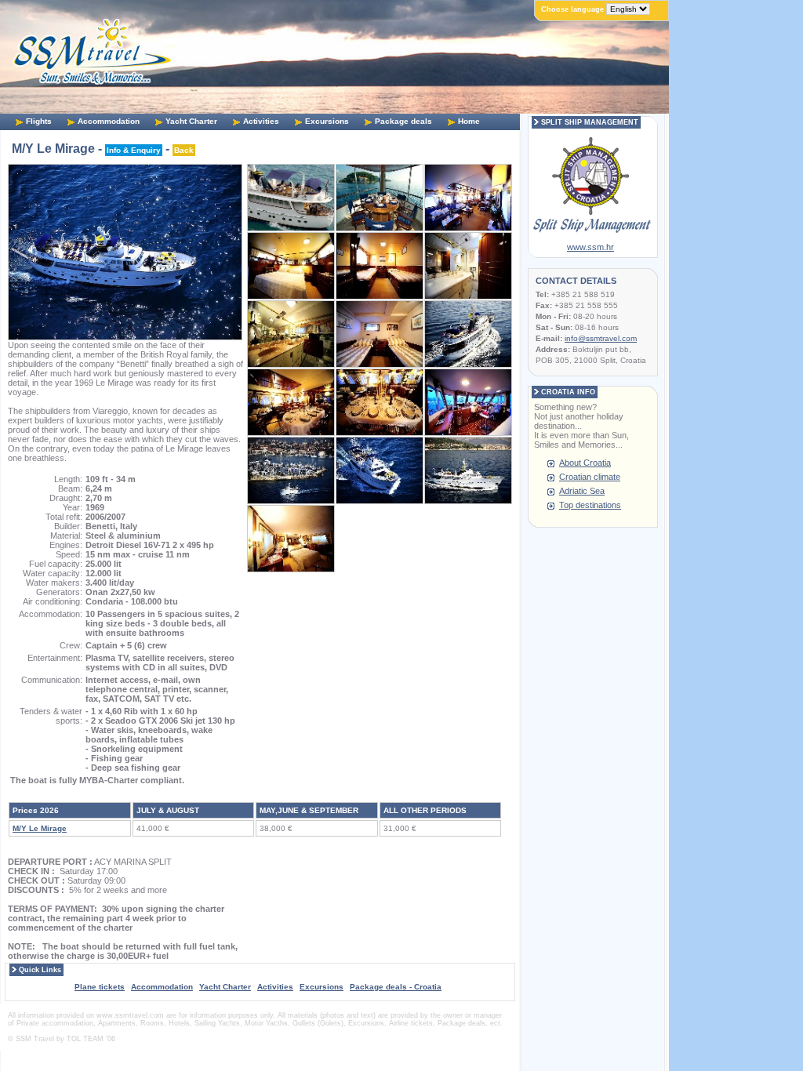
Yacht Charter (191, 121)
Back (184, 150)
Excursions (327, 121)
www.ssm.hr (590, 247)
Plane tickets (99, 986)
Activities (261, 121)
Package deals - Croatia (395, 986)
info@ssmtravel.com (601, 338)
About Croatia (585, 462)
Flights (39, 121)
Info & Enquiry (134, 150)
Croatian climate (589, 476)
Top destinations (590, 505)
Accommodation (109, 121)
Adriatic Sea (582, 491)
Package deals (403, 121)
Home (469, 121)
